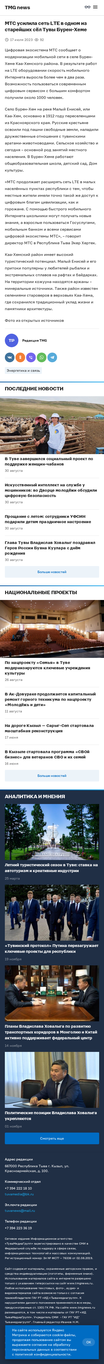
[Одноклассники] (20, 357)
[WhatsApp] (41, 357)
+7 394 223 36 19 (18, 1228)
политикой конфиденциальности (42, 1354)
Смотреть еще (52, 1138)
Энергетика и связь (23, 370)
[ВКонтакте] (10, 357)
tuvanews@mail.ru (20, 1210)
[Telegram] (52, 357)
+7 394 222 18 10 (18, 1188)
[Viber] (31, 357)
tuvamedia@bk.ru (19, 1194)
